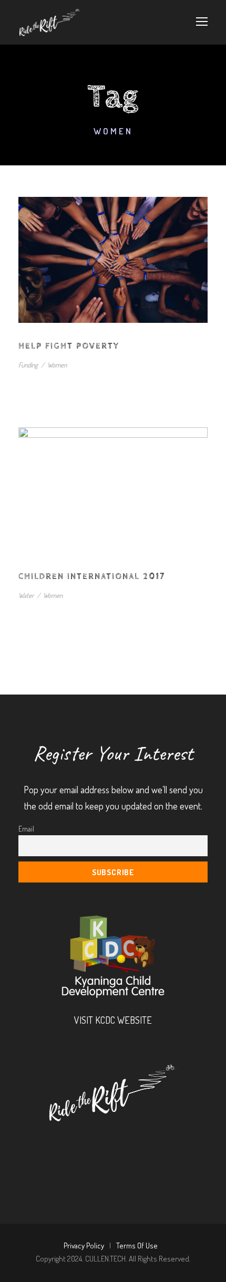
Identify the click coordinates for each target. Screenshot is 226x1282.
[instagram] (160, 1142)
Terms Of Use (137, 1246)
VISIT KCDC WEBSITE (113, 1020)
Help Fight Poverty (68, 346)
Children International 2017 (91, 577)
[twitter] (132, 1142)
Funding (28, 365)
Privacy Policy (84, 1246)
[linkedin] (103, 1142)
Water (26, 595)
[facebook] (75, 1142)
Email (26, 828)
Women (57, 365)
